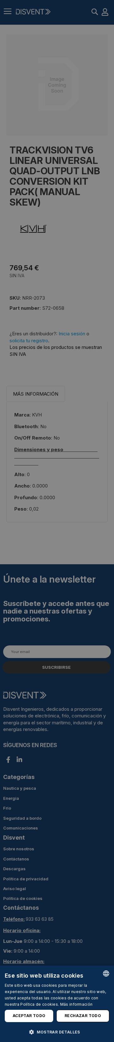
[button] (57, 1032)
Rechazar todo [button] (83, 1015)
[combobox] (106, 973)
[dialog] (57, 1004)
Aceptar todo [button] (29, 1015)
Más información (76, 1004)
